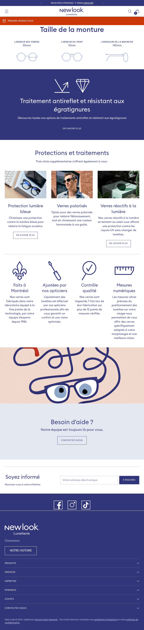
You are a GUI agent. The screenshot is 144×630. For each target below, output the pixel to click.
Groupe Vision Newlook (46, 620)
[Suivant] (103, 3)
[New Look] (72, 11)
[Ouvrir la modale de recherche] (129, 11)
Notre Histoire (21, 550)
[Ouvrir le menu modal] (6, 11)
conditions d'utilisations (105, 620)
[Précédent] (41, 3)
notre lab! (88, 3)
